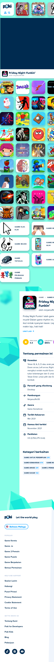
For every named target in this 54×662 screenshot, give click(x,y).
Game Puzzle (11, 557)
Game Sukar (31, 473)
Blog (7, 637)
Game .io (9, 546)
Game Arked (31, 468)
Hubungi (8, 586)
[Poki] (7, 6)
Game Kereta (11, 541)
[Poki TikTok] (7, 651)
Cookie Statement (13, 603)
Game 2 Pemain (12, 552)
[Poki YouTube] (22, 651)
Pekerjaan (9, 643)
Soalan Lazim (11, 581)
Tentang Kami (11, 621)
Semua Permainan (13, 568)
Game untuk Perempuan (37, 458)
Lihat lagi (27, 331)
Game (41, 297)
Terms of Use (11, 608)
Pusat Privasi (11, 592)
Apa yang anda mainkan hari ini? (9, 13)
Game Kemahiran (33, 463)
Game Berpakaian (13, 562)
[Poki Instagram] (14, 651)
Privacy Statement (13, 597)
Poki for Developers (14, 627)
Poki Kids (9, 632)
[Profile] (5, 13)
